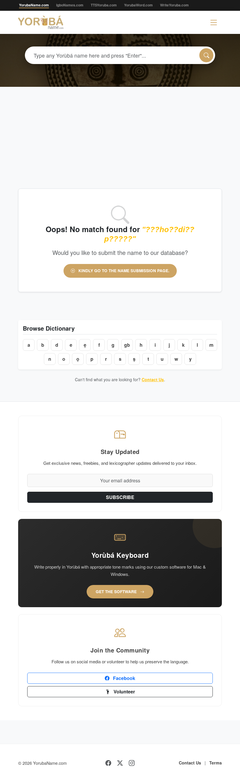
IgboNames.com (69, 5)
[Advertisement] (120, 131)
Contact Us (153, 379)
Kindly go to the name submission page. (123, 270)
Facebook (123, 678)
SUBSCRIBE (120, 497)
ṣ (134, 358)
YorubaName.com (34, 5)
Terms (215, 763)
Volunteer (123, 691)
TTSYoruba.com (104, 5)
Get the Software (117, 591)
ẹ (85, 344)
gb (127, 344)
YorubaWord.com (138, 5)
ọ (77, 358)
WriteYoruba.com (174, 5)
